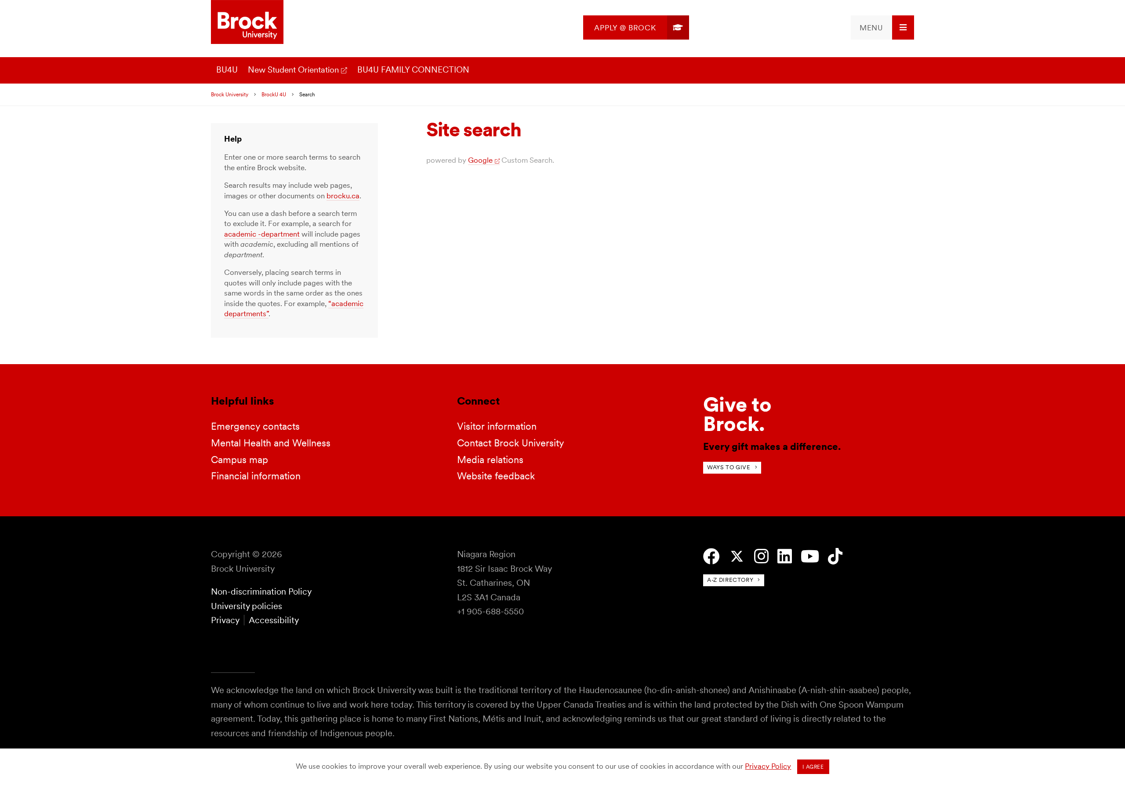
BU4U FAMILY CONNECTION (413, 70)
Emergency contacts (255, 426)
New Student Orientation (293, 70)
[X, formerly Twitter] (737, 556)
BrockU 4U (273, 94)
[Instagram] (761, 556)
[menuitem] (636, 27)
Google (480, 160)
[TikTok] (835, 556)
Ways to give (729, 467)
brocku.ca (343, 195)
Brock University (229, 94)
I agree (813, 767)
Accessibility (274, 620)
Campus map (239, 459)
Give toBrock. (737, 414)
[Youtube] (810, 556)
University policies (246, 606)
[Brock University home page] (247, 22)
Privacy (225, 620)
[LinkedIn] (784, 556)
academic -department (262, 234)
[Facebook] (711, 556)
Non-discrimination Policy (261, 591)
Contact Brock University (510, 443)
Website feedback (496, 476)
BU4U (227, 70)
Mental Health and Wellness (270, 443)
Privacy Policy (768, 766)
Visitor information (497, 426)
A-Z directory (730, 580)
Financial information (256, 476)
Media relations (490, 459)
